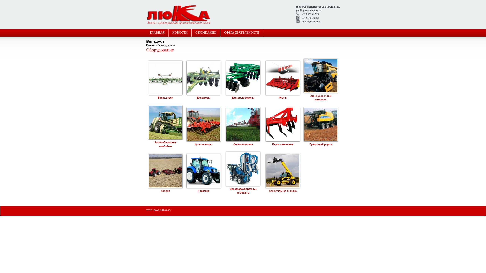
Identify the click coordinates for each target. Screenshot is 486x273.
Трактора (203, 190)
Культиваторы (203, 144)
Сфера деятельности (241, 33)
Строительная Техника (283, 190)
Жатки (283, 97)
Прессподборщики (320, 144)
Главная (157, 33)
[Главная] (178, 24)
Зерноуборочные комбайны (320, 97)
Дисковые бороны (243, 97)
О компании (205, 33)
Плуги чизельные (282, 144)
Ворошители (165, 97)
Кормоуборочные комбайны (165, 144)
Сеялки (165, 190)
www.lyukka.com (162, 210)
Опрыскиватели (243, 144)
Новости (180, 33)
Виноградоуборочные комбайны (243, 191)
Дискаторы (203, 97)
